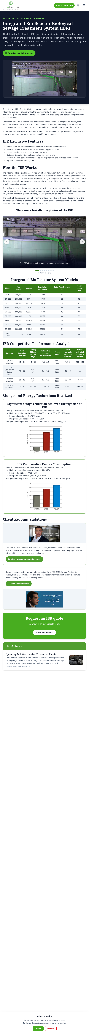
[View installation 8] (53, 270)
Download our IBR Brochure (20, 53)
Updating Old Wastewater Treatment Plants (31, 654)
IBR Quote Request (44, 632)
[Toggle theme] (78, 5)
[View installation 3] (42, 270)
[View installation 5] (46, 270)
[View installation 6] (48, 270)
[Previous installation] (6, 241)
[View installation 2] (40, 270)
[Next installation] (82, 241)
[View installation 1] (37, 270)
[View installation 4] (44, 270)
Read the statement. (20, 583)
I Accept (38, 1028)
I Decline (50, 1028)
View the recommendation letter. (26, 559)
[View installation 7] (51, 270)
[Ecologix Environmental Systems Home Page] (11, 5)
